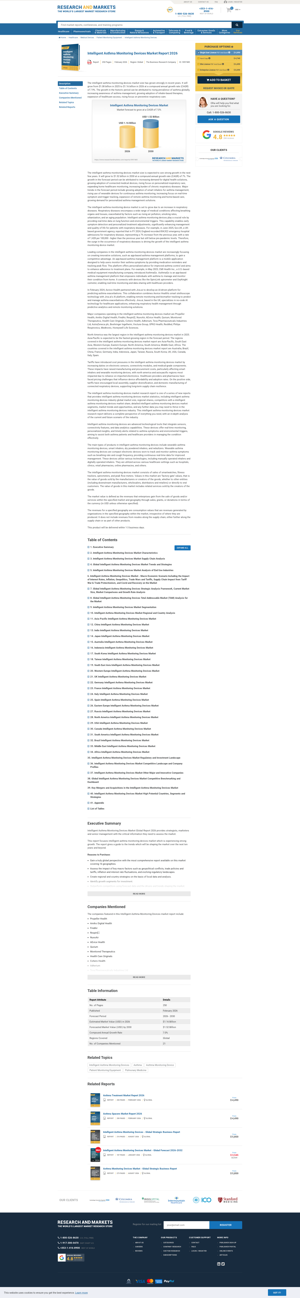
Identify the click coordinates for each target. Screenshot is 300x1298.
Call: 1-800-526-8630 (219, 112)
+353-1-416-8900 (206, 10)
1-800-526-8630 (184, 14)
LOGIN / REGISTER (235, 2)
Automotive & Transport (159, 31)
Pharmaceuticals (82, 31)
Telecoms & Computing (174, 31)
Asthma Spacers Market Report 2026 (122, 1113)
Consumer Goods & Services (206, 31)
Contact (195, 1243)
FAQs (193, 1247)
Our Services (237, 31)
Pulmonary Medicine (135, 1070)
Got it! (277, 1292)
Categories (168, 1243)
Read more (139, 894)
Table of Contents (68, 88)
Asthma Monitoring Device (160, 1065)
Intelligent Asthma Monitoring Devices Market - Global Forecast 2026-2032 (142, 1150)
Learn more (81, 1292)
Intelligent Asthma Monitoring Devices (109, 1065)
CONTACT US (203, 2)
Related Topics (66, 102)
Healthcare (63, 31)
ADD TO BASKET (219, 80)
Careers (139, 1247)
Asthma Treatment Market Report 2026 (123, 1095)
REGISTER (226, 1225)
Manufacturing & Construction (117, 31)
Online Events (226, 1251)
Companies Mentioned (70, 97)
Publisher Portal (228, 1247)
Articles (224, 1255)
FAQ (216, 2)
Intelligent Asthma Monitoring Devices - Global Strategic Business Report (141, 1132)
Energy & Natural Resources (139, 31)
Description (64, 83)
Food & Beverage (189, 31)
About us (139, 1243)
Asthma (138, 1065)
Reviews (138, 1251)
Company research (172, 1247)
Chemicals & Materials (100, 31)
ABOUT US (188, 2)
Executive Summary (69, 93)
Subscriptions (170, 1255)
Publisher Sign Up (228, 1243)
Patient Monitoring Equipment (105, 1070)
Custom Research (171, 1251)
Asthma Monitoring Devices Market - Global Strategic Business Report (140, 1168)
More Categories (224, 31)
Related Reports (67, 107)
